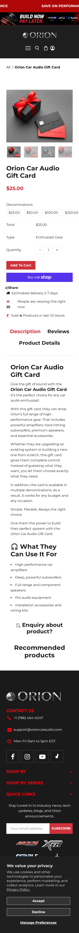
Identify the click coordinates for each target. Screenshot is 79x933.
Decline (38, 912)
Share (13, 288)
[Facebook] (12, 756)
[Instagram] (27, 756)
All (8, 67)
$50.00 (32, 213)
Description (25, 331)
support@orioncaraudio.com (38, 730)
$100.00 (51, 213)
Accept (38, 901)
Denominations (19, 205)
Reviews (58, 331)
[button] (12, 151)
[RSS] (57, 756)
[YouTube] (42, 756)
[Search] (37, 48)
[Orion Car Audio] (39, 35)
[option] (14, 212)
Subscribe (61, 828)
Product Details (39, 343)
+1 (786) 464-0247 (28, 718)
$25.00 (14, 213)
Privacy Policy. (18, 890)
